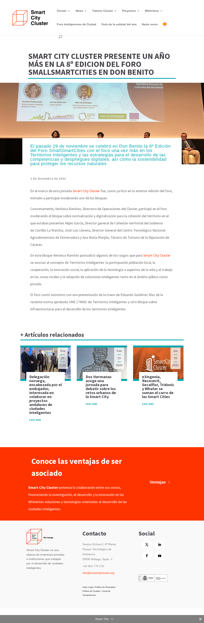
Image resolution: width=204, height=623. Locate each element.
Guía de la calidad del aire (119, 24)
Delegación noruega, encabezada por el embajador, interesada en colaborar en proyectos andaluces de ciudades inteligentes (45, 394)
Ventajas (158, 482)
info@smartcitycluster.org (98, 572)
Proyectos (129, 10)
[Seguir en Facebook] (147, 556)
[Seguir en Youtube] (159, 556)
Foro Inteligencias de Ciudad (76, 24)
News (79, 10)
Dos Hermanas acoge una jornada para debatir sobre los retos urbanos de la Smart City (101, 386)
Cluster (62, 10)
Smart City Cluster (86, 191)
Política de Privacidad (105, 587)
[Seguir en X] (147, 544)
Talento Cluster (102, 10)
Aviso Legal (87, 587)
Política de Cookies (91, 591)
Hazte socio (150, 24)
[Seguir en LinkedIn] (159, 544)
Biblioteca (152, 10)
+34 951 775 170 (93, 566)
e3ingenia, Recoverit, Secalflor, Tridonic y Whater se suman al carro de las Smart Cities (158, 386)
